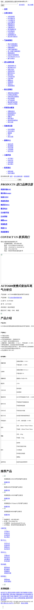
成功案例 (10, 146)
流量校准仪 (11, 111)
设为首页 (22, 4)
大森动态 (7, 555)
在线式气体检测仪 (13, 55)
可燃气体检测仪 (12, 49)
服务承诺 (7, 567)
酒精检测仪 (11, 53)
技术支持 (10, 151)
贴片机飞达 (4, 592)
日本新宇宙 (11, 76)
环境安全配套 (9, 107)
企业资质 (10, 162)
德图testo (10, 80)
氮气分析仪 (11, 58)
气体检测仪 (8, 40)
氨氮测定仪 (11, 24)
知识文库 (10, 144)
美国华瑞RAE (12, 65)
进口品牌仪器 (9, 62)
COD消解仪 (11, 22)
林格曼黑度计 (12, 113)
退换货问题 (7, 573)
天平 (9, 135)
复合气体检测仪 (12, 44)
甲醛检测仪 (11, 47)
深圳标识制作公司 (8, 598)
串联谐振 (12, 594)
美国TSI (10, 84)
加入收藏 (30, 4)
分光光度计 (11, 131)
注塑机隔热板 (21, 598)
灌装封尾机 (5, 594)
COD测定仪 (11, 20)
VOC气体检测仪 (13, 45)
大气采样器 (11, 100)
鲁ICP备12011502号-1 (7, 603)
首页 (5, 9)
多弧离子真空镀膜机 (21, 592)
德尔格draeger (12, 67)
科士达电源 (24, 596)
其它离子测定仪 (12, 36)
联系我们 (7, 168)
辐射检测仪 (11, 115)
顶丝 (15, 598)
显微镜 (10, 133)
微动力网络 (24, 603)
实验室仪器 (8, 126)
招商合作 (7, 547)
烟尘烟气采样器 (12, 102)
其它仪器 (10, 122)
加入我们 (10, 164)
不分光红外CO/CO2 (14, 56)
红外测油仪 (11, 31)
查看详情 (7, 482)
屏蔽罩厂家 (17, 596)
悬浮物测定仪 (12, 29)
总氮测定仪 (11, 27)
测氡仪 (10, 116)
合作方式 (7, 543)
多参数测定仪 (12, 34)
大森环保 (7, 155)
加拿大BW (11, 69)
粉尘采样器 (11, 98)
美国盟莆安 (11, 85)
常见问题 (10, 147)
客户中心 (3, 540)
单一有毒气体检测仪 (14, 51)
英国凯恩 (10, 82)
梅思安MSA (11, 73)
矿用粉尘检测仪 (12, 94)
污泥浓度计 (11, 33)
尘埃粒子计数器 (12, 104)
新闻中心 (7, 140)
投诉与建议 (11, 173)
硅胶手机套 (10, 596)
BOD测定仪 (11, 18)
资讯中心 (3, 552)
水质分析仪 (8, 13)
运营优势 (7, 545)
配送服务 (7, 569)
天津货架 (3, 596)
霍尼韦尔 (10, 75)
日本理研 (10, 78)
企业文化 (10, 160)
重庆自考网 (11, 592)
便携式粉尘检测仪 (13, 93)
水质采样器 (11, 16)
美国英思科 (11, 71)
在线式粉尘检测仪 (13, 96)
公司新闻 (10, 149)
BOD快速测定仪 (28, 594)
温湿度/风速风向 (13, 120)
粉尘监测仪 (8, 89)
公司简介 (7, 531)
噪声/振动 (11, 118)
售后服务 (3, 564)
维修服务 (7, 571)
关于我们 (10, 158)
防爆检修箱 (19, 594)
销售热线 (10, 171)
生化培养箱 (11, 129)
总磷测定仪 (11, 25)
